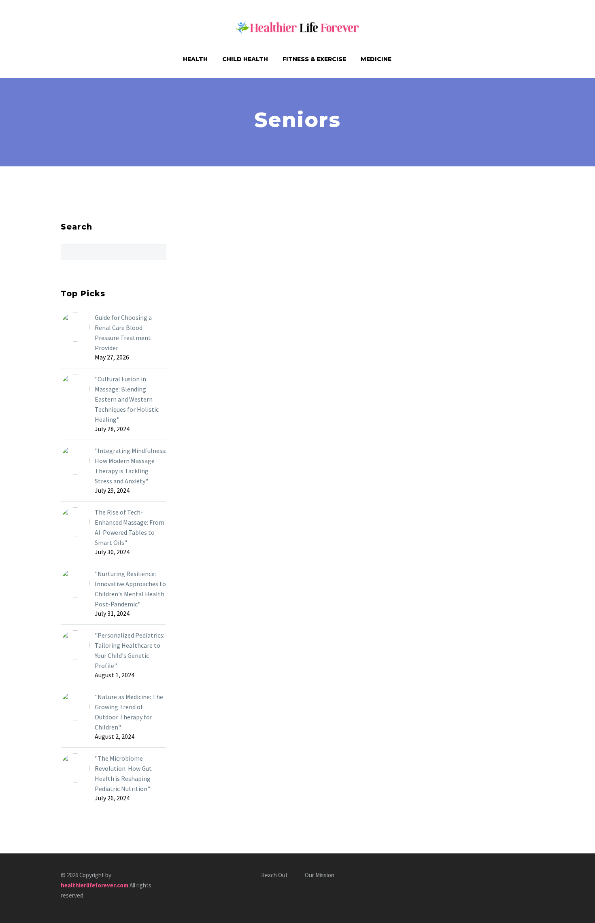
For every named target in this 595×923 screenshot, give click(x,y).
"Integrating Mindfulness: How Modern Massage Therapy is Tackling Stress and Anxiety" (130, 466)
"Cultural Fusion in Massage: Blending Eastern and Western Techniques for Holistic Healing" (127, 399)
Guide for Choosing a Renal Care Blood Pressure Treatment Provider (123, 332)
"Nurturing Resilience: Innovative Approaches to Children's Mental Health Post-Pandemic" (130, 589)
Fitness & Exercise (314, 59)
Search (157, 252)
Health (195, 59)
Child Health (245, 59)
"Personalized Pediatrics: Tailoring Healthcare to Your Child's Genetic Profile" (129, 650)
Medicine (376, 59)
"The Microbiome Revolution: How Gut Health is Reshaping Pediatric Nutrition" (123, 773)
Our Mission (319, 875)
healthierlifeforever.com (94, 885)
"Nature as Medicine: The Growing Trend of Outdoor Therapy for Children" (129, 712)
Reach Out (274, 875)
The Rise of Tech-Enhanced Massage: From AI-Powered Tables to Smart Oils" (129, 527)
